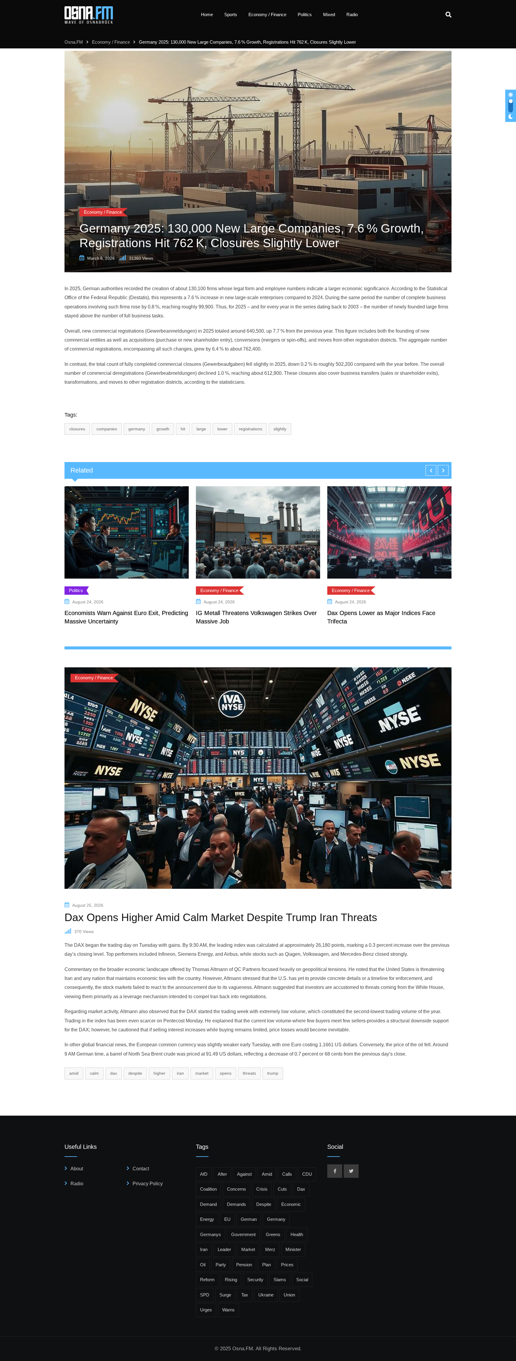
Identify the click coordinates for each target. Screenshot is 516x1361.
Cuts (282, 1189)
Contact (141, 1168)
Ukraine (266, 1294)
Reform (207, 1279)
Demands (236, 1204)
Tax (244, 1294)
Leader (224, 1249)
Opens (225, 1073)
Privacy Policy (148, 1183)
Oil (202, 1264)
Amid (74, 1073)
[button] (431, 470)
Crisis (262, 1189)
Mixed (329, 14)
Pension (244, 1264)
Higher (159, 1073)
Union (289, 1294)
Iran (180, 1073)
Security (255, 1279)
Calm (94, 1073)
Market (201, 1073)
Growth (162, 428)
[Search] (449, 14)
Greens (273, 1234)
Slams (280, 1279)
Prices (287, 1264)
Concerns (236, 1189)
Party (221, 1264)
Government (243, 1234)
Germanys (210, 1234)
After (222, 1174)
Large (201, 428)
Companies (106, 428)
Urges (206, 1309)
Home (207, 14)
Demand (208, 1204)
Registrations (250, 428)
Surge (225, 1294)
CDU (307, 1174)
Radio (352, 14)
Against (244, 1174)
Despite (135, 1073)
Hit (183, 428)
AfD (204, 1174)
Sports (230, 14)
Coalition (208, 1189)
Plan (266, 1264)
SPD (204, 1294)
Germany (136, 428)
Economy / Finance (267, 14)
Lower (222, 428)
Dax (113, 1073)
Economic (291, 1204)
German (249, 1219)
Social (302, 1279)
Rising (231, 1279)
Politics (305, 14)
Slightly (280, 428)
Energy (207, 1219)
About (76, 1168)
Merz (270, 1249)
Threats (249, 1073)
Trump (272, 1073)
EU (227, 1219)
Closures (77, 428)
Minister (293, 1249)
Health (297, 1234)
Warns (228, 1309)
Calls (287, 1174)
